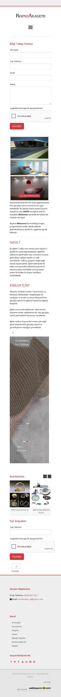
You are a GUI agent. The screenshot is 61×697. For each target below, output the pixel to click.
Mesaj (12, 84)
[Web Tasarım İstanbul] (40, 689)
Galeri (14, 634)
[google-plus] (19, 662)
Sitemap (47, 682)
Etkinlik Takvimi (18, 638)
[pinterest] (34, 662)
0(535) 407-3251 (31, 595)
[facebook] (11, 662)
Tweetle (15, 571)
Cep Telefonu (15, 61)
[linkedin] (27, 662)
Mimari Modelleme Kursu (41, 511)
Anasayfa (16, 622)
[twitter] (15, 662)
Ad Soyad (14, 50)
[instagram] (31, 662)
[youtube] (23, 662)
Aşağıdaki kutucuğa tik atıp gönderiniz (26, 108)
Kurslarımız (17, 626)
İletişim (15, 645)
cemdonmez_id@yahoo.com (30, 599)
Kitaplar (15, 630)
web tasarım (22, 689)
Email (12, 73)
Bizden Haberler (19, 642)
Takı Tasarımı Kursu (20, 509)
